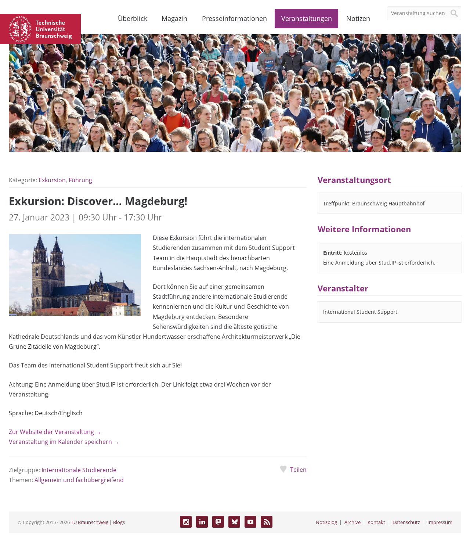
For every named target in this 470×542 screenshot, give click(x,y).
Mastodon (218, 522)
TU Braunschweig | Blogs (98, 522)
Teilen (298, 470)
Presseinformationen (234, 18)
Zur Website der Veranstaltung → (55, 432)
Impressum (439, 522)
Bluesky (234, 522)
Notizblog (326, 522)
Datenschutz (406, 522)
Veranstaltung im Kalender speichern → (64, 442)
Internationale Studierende (78, 470)
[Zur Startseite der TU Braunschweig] (40, 28)
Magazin (174, 18)
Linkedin (202, 522)
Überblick (132, 18)
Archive (352, 522)
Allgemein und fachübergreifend (79, 480)
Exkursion (52, 180)
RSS (266, 522)
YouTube (250, 522)
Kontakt (376, 522)
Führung (80, 180)
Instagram (186, 522)
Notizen (358, 18)
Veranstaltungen (306, 18)
